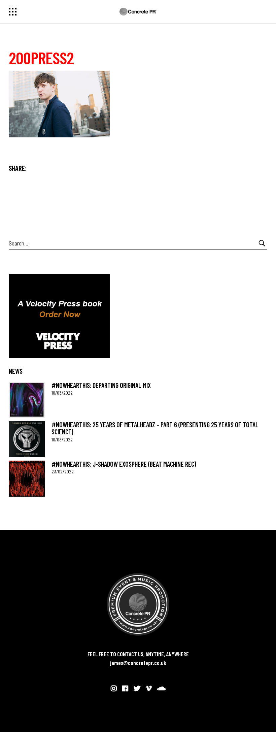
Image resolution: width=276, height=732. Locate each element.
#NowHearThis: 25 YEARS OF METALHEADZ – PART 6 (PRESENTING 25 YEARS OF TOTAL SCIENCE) (154, 428)
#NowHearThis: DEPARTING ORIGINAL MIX (101, 385)
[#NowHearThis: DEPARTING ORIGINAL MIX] (27, 400)
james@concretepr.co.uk (138, 662)
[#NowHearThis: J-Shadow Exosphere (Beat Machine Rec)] (27, 479)
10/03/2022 (62, 393)
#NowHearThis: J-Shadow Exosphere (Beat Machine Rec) (123, 464)
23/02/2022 (62, 471)
